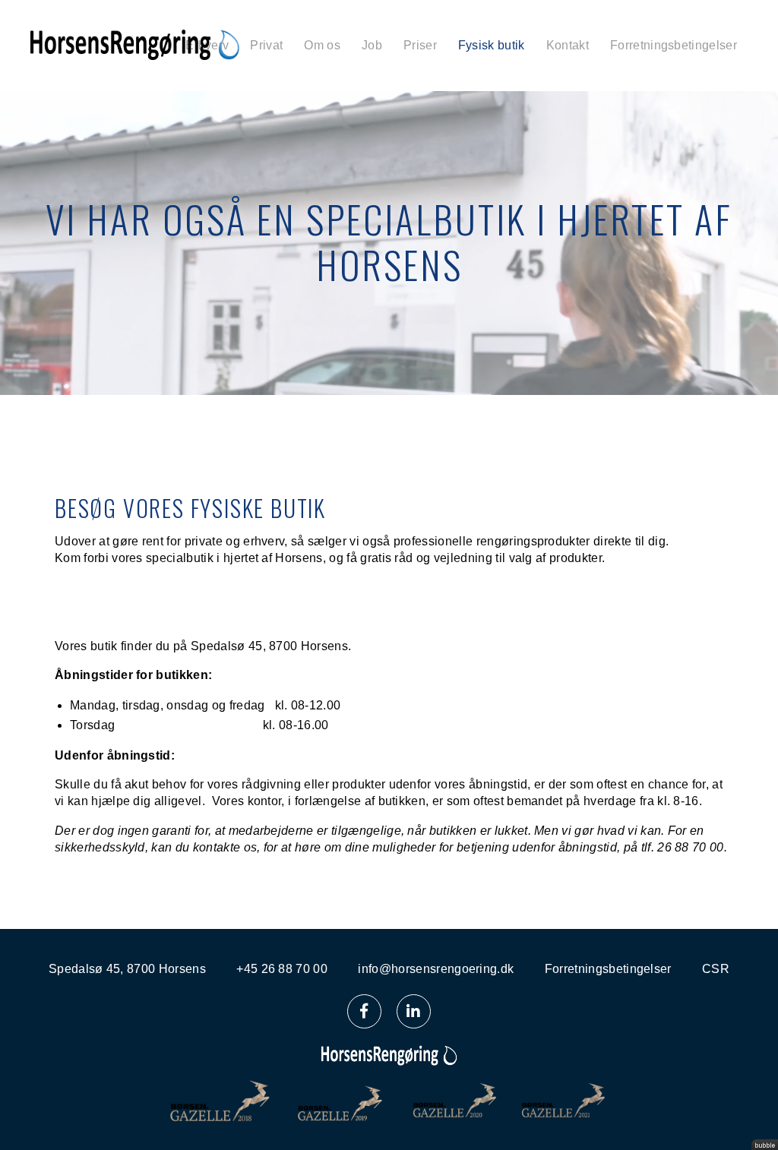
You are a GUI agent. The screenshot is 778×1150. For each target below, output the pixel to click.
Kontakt (567, 45)
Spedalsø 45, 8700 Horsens (127, 968)
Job (372, 45)
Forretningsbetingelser (673, 45)
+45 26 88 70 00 (281, 968)
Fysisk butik (491, 45)
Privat (266, 45)
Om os (322, 45)
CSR (715, 968)
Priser (420, 45)
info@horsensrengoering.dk (436, 968)
